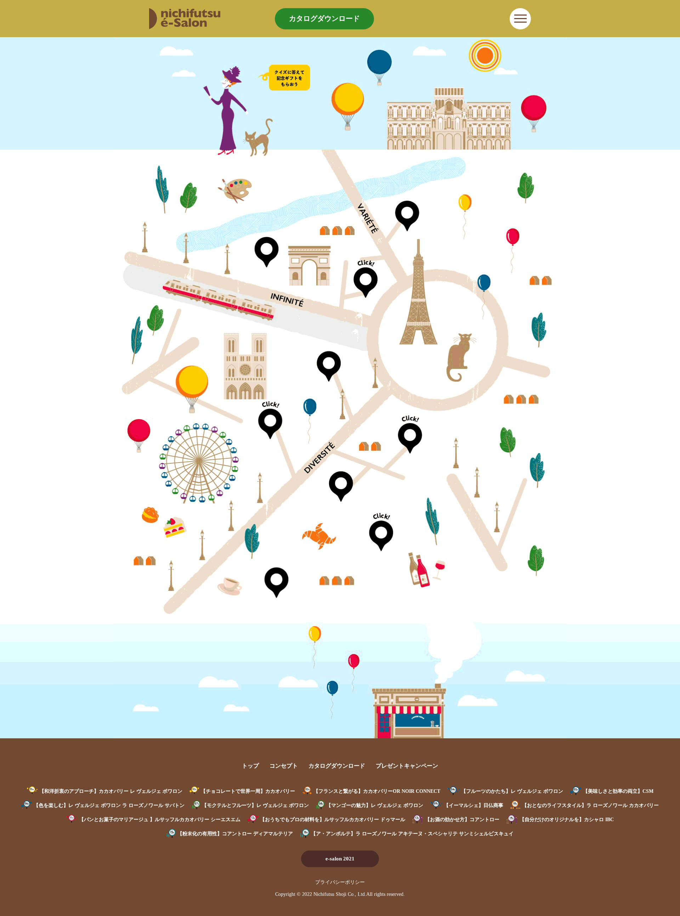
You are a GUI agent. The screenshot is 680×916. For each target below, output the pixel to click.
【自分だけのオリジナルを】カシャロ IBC (567, 819)
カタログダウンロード (324, 18)
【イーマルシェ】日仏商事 (473, 805)
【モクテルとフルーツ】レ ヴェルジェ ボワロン (255, 805)
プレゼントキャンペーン (407, 766)
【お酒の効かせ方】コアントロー (462, 819)
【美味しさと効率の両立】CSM (618, 791)
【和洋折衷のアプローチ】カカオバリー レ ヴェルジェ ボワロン (110, 791)
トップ (250, 766)
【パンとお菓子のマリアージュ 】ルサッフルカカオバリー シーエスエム (159, 819)
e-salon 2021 (340, 858)
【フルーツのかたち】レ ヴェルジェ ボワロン (512, 791)
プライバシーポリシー (340, 882)
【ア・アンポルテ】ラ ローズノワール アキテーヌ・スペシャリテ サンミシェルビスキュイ (412, 833)
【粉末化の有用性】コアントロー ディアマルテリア (235, 833)
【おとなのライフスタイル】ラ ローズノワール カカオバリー (590, 805)
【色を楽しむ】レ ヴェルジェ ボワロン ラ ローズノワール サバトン (109, 805)
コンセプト (284, 766)
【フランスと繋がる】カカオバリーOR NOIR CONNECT (376, 791)
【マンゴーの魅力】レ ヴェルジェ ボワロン (374, 805)
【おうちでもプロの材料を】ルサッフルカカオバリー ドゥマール (332, 819)
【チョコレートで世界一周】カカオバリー (248, 791)
